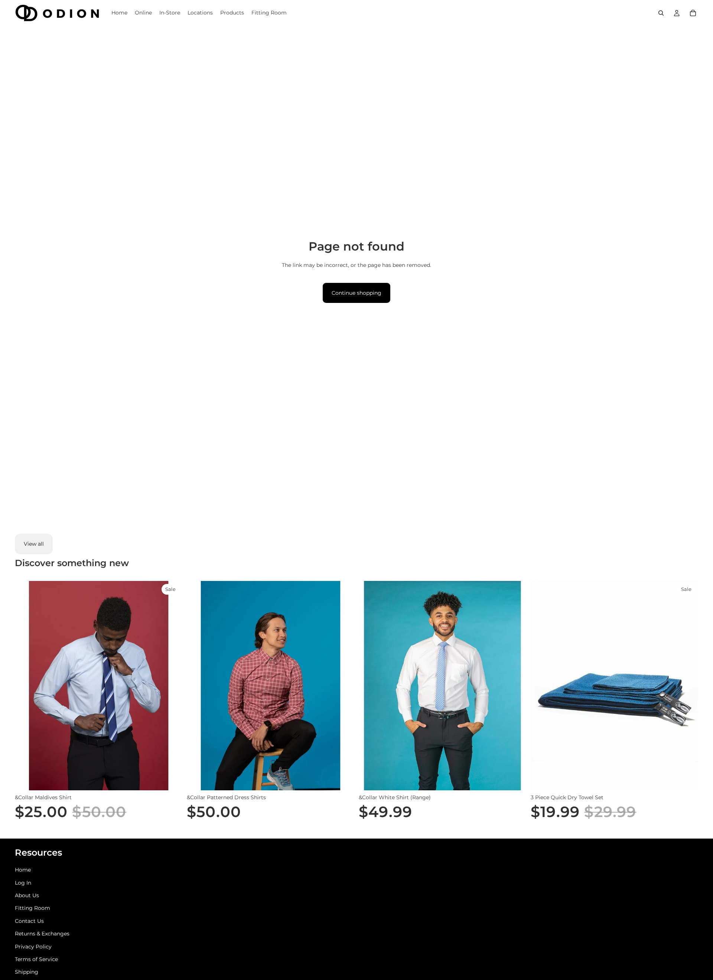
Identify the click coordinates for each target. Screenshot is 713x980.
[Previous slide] (198, 685)
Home (23, 869)
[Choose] (171, 778)
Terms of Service (36, 959)
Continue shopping (356, 293)
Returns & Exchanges (42, 933)
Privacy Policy (33, 946)
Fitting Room (32, 908)
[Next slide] (343, 685)
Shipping (26, 971)
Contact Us (29, 921)
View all (34, 543)
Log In (23, 882)
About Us (27, 895)
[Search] (661, 13)
